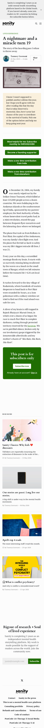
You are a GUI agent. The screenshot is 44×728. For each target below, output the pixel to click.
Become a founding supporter (21, 152)
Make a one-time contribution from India (22, 162)
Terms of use (35, 710)
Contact (11, 698)
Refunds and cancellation (14, 710)
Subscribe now (22, 366)
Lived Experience (10, 33)
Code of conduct (22, 714)
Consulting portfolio (14, 706)
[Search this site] (36, 23)
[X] (22, 680)
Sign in (34, 372)
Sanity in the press (27, 698)
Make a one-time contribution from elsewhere (22, 172)
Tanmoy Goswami (19, 56)
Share (35, 58)
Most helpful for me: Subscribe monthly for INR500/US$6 (22, 142)
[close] (41, 10)
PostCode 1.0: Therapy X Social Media (22, 718)
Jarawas (32, 325)
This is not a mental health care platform (22, 702)
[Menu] (40, 23)
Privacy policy (33, 706)
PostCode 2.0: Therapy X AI (22, 723)
